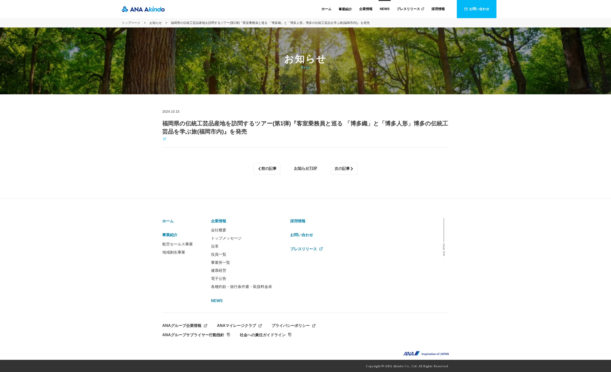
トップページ (131, 23)
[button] (345, 9)
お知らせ (155, 23)
